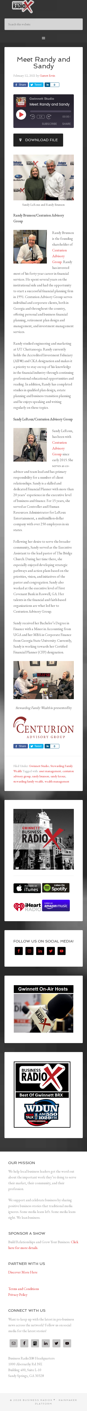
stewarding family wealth (28, 781)
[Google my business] (35, 1343)
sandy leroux (58, 776)
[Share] (47, 84)
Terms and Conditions (23, 1288)
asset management (50, 771)
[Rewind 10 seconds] (32, 116)
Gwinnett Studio (39, 766)
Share (66, 124)
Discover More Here (22, 1272)
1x (40, 116)
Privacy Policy (17, 1294)
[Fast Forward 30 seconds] (48, 116)
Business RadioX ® (43, 6)
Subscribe (49, 124)
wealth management (57, 781)
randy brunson (40, 776)
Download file (41, 140)
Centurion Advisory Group (59, 256)
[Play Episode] (21, 114)
